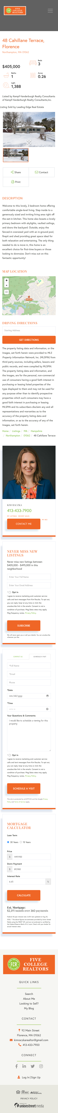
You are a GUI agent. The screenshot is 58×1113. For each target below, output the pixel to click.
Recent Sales (24, 516)
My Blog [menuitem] (29, 1008)
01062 (27, 435)
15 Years (27, 842)
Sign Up (36, 1077)
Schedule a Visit (39, 657)
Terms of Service (19, 802)
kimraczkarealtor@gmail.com (31, 1040)
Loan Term (12, 835)
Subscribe (23, 625)
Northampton (13, 435)
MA (25, 431)
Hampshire (36, 431)
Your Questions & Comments (21, 715)
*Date (10, 690)
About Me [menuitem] (29, 998)
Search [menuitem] (29, 994)
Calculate (24, 895)
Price (9, 851)
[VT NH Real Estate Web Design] (29, 1105)
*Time (10, 703)
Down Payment (14, 863)
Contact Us (17, 657)
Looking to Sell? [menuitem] (29, 1003)
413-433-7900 (19, 510)
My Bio (44, 520)
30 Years (14, 842)
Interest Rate (13, 876)
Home (5, 431)
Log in (25, 1077)
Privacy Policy (30, 613)
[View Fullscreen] (6, 292)
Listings (16, 431)
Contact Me (24, 523)
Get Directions (29, 339)
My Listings (12, 516)
